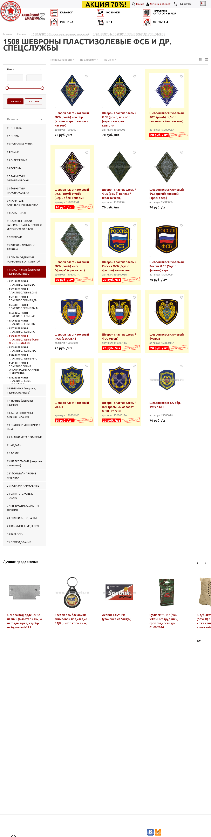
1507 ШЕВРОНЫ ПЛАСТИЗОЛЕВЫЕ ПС (22, 330)
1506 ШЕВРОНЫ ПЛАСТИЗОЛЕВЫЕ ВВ (22, 322)
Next (205, 563)
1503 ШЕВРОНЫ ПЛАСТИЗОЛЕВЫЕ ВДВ (23, 299)
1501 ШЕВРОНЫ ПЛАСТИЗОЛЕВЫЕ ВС (22, 283)
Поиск (140, 3)
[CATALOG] (54, 30)
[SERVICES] (150, 30)
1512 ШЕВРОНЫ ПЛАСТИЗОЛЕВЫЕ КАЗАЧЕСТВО (20, 380)
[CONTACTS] (150, 36)
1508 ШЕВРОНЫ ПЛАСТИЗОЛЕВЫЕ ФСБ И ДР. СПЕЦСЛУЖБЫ (24, 339)
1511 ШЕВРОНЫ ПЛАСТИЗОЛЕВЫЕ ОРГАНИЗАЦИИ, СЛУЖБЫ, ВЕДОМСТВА (24, 368)
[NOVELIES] (102, 30)
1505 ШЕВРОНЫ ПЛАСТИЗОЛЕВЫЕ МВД (23, 314)
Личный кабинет (160, 3)
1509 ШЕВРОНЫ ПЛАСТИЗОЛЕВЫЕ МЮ (22, 349)
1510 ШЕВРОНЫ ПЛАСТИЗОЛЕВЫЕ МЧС (23, 357)
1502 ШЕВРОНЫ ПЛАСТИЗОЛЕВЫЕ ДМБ (23, 291)
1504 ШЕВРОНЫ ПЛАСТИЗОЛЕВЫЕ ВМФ (23, 307)
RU (203, 3)
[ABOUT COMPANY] (54, 36)
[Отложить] (87, 76)
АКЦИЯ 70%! (106, 4)
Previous (198, 563)
